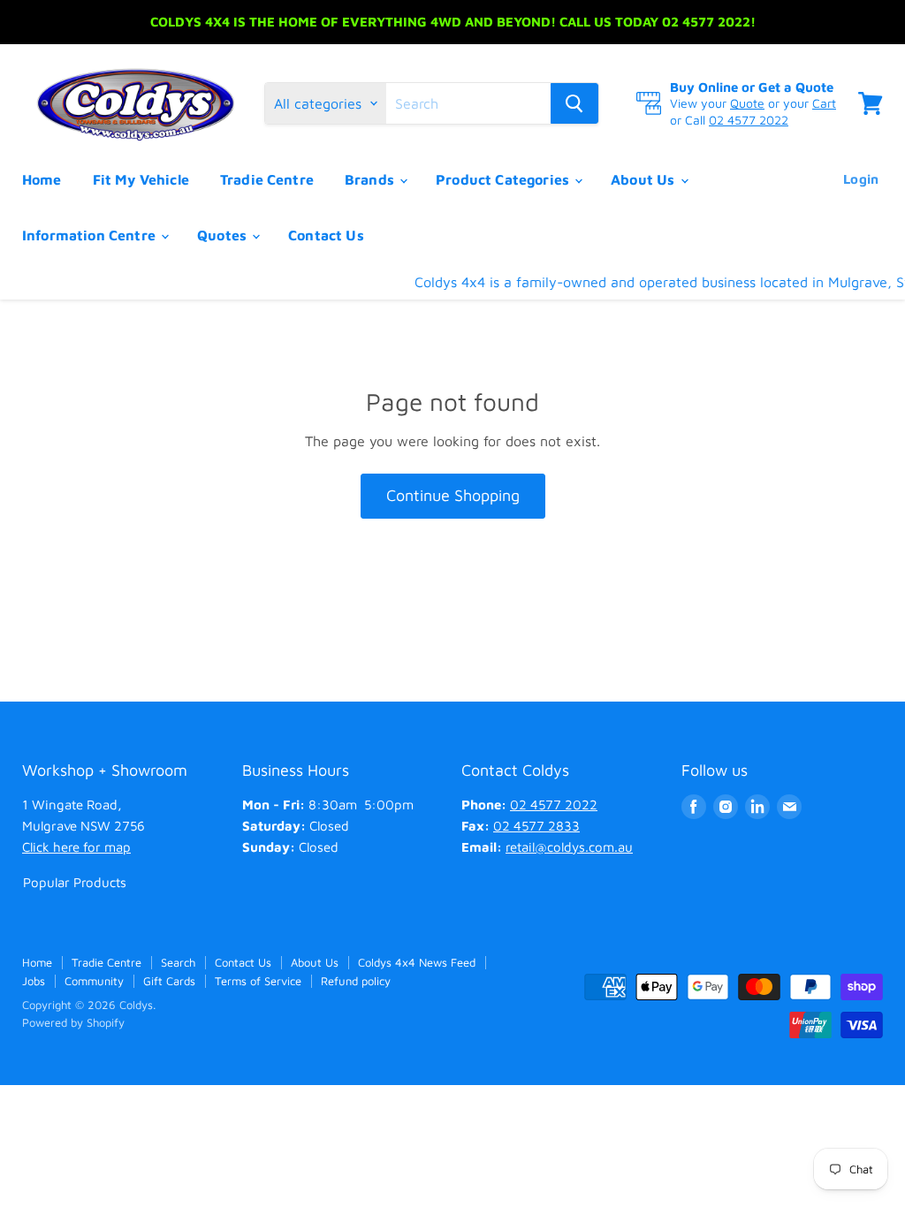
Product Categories (504, 179)
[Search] (574, 103)
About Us (644, 179)
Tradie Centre (267, 179)
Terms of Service (258, 981)
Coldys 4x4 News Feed (416, 962)
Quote (747, 102)
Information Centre (90, 235)
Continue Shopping (453, 495)
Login (860, 178)
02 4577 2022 (748, 119)
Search (178, 962)
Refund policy (356, 981)
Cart (824, 102)
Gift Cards (169, 981)
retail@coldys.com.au (569, 846)
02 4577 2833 (536, 825)
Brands (371, 179)
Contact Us (326, 235)
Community (94, 981)
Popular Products (74, 882)
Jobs (33, 981)
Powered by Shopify (73, 1022)
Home (42, 179)
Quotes (223, 235)
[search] (468, 103)
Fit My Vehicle (141, 179)
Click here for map (76, 846)
